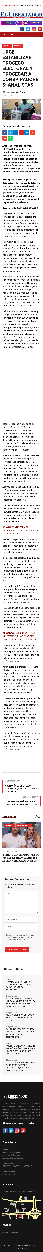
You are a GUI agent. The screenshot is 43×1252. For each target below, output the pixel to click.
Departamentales (13, 825)
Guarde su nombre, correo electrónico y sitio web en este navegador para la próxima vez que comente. (20, 934)
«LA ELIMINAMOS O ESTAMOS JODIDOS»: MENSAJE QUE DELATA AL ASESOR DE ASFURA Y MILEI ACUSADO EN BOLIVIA (20, 999)
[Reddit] (32, 132)
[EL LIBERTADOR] (21, 14)
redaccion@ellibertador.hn (12, 1155)
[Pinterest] (21, 132)
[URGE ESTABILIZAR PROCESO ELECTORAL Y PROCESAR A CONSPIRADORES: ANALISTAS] (21, 109)
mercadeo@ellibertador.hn (12, 1152)
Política (7, 46)
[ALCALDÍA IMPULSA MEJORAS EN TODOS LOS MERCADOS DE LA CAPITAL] (21, 835)
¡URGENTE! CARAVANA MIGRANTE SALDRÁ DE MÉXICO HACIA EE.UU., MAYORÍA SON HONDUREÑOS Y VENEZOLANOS (21, 1047)
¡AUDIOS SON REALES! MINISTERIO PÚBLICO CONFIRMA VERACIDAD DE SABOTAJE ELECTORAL (20, 636)
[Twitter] (10, 132)
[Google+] (26, 132)
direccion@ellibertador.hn (12, 1149)
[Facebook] (4, 132)
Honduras (27, 825)
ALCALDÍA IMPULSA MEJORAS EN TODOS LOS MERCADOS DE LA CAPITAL (21, 857)
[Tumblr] (10, 138)
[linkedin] (15, 132)
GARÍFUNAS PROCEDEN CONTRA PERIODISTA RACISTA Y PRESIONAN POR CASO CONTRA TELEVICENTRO (21, 1030)
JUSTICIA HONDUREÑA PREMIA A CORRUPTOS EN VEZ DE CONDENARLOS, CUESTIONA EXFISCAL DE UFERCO (20, 1063)
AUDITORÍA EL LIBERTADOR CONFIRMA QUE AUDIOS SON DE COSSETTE (20, 530)
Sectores (18, 46)
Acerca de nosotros (10, 1229)
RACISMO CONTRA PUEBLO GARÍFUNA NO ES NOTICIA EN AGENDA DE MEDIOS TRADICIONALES (18, 983)
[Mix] (4, 138)
